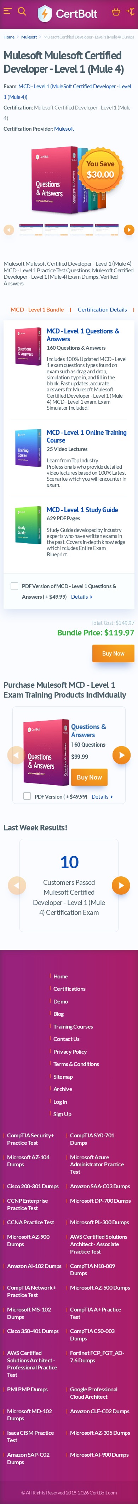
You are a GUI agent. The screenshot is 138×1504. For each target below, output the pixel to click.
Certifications (69, 988)
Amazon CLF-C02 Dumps (99, 1411)
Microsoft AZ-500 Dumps (100, 1287)
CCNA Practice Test (30, 1222)
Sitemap (63, 1076)
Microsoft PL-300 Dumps (99, 1222)
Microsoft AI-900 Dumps (99, 1454)
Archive (63, 1088)
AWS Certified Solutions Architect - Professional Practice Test (32, 1363)
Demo (60, 1001)
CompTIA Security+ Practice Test (30, 1139)
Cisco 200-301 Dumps (33, 1186)
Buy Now (113, 653)
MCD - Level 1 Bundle (37, 309)
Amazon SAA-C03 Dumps (100, 1186)
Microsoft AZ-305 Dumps (100, 1432)
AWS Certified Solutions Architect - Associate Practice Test (98, 1244)
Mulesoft (28, 37)
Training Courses (73, 1026)
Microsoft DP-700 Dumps (100, 1200)
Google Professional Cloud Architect (93, 1393)
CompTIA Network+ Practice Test (31, 1291)
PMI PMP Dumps (27, 1389)
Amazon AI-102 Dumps (34, 1265)
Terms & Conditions (76, 1063)
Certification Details (102, 309)
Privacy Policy (70, 1051)
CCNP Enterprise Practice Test (27, 1204)
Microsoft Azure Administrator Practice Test (97, 1164)
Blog (58, 1013)
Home (9, 37)
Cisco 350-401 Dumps (33, 1330)
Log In (60, 1101)
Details (79, 596)
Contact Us (66, 1038)
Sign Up (62, 1114)
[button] (9, 230)
